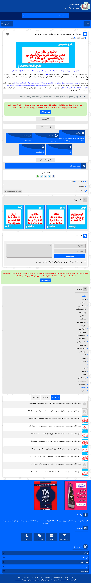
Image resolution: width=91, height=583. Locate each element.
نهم (85, 365)
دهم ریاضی (82, 332)
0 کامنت (71, 182)
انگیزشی (83, 299)
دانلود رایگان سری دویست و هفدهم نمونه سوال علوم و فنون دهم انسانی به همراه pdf (55, 426)
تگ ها (34, 398)
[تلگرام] (41, 176)
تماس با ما (84, 571)
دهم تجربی (82, 329)
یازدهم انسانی (82, 378)
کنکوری (84, 358)
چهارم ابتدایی (82, 312)
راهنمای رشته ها (81, 348)
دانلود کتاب (44, 112)
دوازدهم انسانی (81, 335)
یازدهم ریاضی (82, 384)
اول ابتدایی (82, 302)
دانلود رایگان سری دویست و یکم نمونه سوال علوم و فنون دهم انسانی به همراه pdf (56, 471)
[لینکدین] (45, 176)
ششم (84, 355)
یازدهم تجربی (82, 381)
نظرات (44, 398)
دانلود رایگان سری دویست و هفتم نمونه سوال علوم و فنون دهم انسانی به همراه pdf (55, 456)
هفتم (84, 374)
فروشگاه (85, 558)
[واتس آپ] (37, 176)
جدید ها (54, 398)
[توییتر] (49, 176)
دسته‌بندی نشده (81, 322)
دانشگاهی (83, 319)
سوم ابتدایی (82, 351)
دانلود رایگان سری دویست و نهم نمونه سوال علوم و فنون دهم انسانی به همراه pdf (56, 433)
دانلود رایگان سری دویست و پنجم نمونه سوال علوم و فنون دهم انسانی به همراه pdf (56, 449)
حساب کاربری (84, 562)
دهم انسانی (82, 325)
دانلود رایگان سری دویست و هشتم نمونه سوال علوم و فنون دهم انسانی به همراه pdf (55, 441)
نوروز (84, 368)
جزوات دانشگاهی (81, 309)
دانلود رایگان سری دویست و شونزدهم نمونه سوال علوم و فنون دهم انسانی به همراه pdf (54, 411)
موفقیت (83, 361)
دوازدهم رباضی (81, 342)
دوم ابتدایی (82, 345)
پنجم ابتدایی (82, 306)
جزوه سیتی (46, 74)
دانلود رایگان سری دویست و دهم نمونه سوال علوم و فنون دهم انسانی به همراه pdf (56, 464)
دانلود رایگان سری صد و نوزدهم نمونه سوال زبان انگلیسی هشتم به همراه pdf (58, 34)
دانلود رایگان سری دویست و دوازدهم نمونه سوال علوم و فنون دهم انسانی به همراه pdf (55, 418)
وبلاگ (86, 553)
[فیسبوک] (53, 176)
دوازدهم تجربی (81, 338)
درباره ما (85, 567)
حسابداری (83, 315)
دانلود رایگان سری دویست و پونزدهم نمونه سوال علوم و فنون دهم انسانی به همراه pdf (55, 403)
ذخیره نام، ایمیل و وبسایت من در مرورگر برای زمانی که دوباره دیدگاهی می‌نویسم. (60, 262)
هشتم (72, 38)
